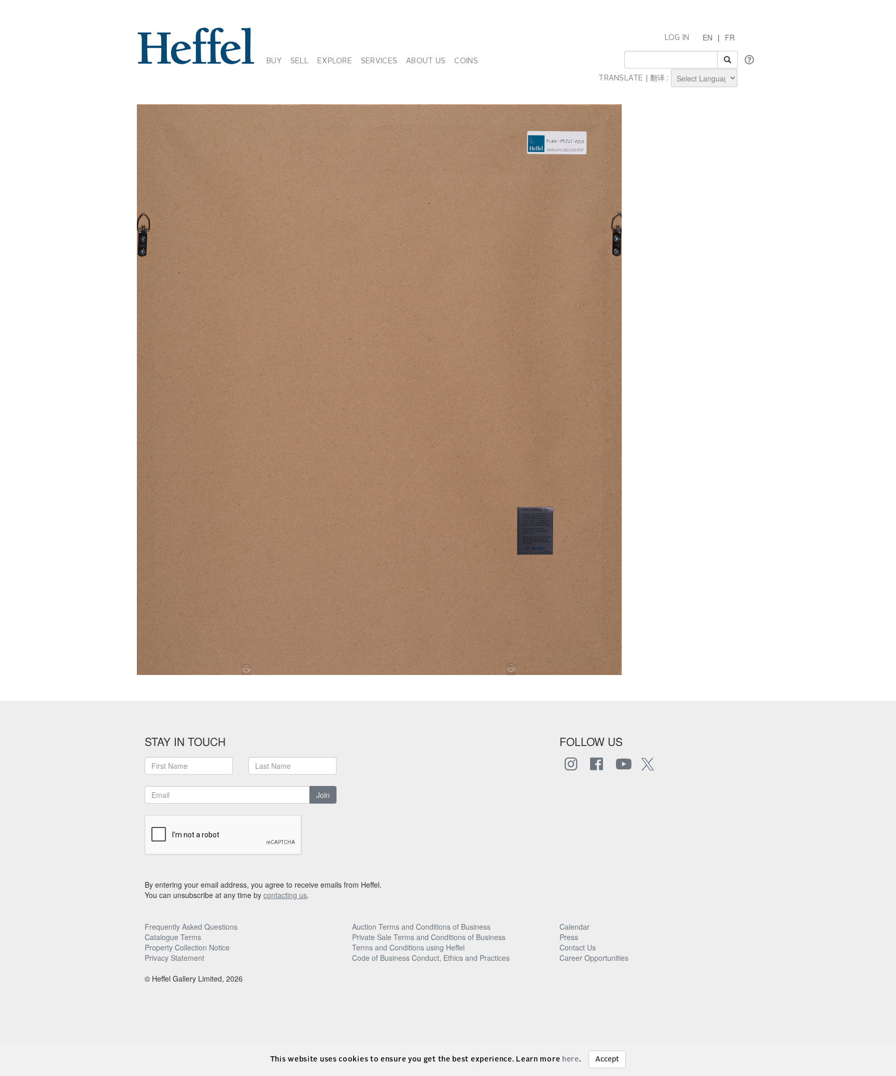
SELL (299, 61)
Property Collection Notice (187, 947)
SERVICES (379, 61)
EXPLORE (334, 61)
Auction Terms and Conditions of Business (421, 926)
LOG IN (677, 38)
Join (323, 795)
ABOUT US (425, 61)
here (570, 1059)
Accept (607, 1059)
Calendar (574, 926)
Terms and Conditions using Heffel (408, 947)
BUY (274, 61)
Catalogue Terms (173, 937)
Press (568, 937)
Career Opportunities (593, 958)
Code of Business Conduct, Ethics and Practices (431, 958)
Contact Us (577, 947)
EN (707, 37)
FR (730, 37)
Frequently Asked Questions (191, 926)
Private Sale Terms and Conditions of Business (429, 937)
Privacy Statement (174, 958)
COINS (466, 61)
